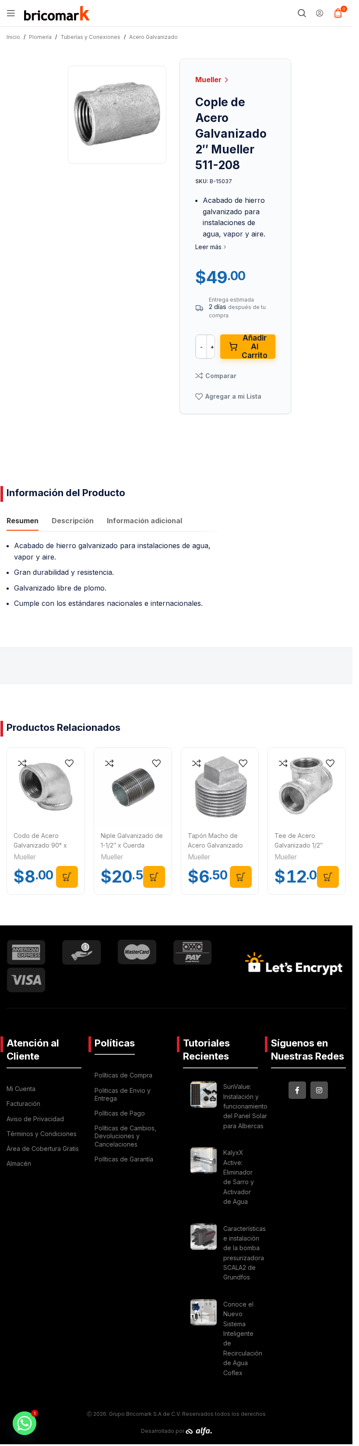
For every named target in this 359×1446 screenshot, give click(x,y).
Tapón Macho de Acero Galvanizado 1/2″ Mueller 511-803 (216, 845)
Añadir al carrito (254, 346)
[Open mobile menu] (11, 13)
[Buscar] (302, 13)
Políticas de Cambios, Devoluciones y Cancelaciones (125, 1135)
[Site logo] (57, 12)
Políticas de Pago (120, 1113)
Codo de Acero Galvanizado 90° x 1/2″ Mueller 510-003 (43, 845)
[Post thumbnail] (203, 1107)
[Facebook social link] (297, 1090)
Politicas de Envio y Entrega (123, 1094)
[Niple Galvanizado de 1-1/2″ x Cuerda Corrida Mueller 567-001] (133, 786)
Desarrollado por (163, 1431)
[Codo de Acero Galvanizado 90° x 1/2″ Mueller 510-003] (45, 786)
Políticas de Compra (123, 1075)
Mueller (209, 79)
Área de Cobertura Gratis (43, 1148)
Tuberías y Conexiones (90, 37)
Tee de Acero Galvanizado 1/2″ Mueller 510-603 (299, 845)
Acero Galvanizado (153, 37)
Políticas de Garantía (124, 1159)
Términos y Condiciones (42, 1133)
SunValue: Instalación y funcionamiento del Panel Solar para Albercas (245, 1106)
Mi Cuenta (21, 1088)
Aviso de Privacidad (35, 1119)
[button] (67, 877)
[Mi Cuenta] (319, 13)
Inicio (13, 37)
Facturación (23, 1103)
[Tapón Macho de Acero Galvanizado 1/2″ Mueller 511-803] (220, 786)
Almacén (19, 1163)
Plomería (40, 37)
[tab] (23, 522)
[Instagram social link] (319, 1090)
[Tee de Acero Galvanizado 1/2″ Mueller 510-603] (306, 786)
